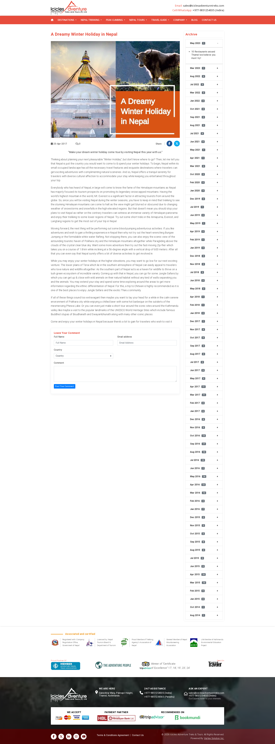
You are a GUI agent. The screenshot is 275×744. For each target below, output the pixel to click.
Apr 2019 (197, 231)
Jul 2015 (196, 558)
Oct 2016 (197, 435)
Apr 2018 (197, 296)
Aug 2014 (197, 615)
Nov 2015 (197, 525)
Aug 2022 (197, 76)
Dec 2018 (197, 256)
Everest (168, 216)
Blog (194, 19)
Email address (124, 336)
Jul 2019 (196, 207)
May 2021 (197, 149)
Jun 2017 (197, 370)
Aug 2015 (197, 550)
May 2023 (197, 43)
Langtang (56, 221)
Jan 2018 (197, 313)
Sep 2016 (197, 443)
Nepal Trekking (90, 19)
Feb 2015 (197, 590)
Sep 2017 (197, 345)
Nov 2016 (197, 427)
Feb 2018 (197, 305)
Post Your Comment (64, 386)
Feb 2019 (197, 239)
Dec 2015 (197, 517)
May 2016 (197, 476)
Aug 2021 (197, 125)
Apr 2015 (197, 574)
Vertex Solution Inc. (214, 738)
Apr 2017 (197, 386)
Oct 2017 (197, 337)
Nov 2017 (197, 329)
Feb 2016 (197, 501)
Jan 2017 (197, 411)
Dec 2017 (197, 321)
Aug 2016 (197, 452)
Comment (59, 362)
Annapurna (157, 216)
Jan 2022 (197, 100)
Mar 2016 (197, 492)
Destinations (66, 19)
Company (179, 19)
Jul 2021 (196, 133)
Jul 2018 (196, 272)
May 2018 (197, 288)
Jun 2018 (197, 280)
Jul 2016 (197, 460)
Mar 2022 (197, 92)
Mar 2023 (197, 68)
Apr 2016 (197, 484)
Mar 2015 (197, 582)
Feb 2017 (197, 403)
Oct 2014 (197, 607)
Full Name (59, 336)
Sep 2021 (197, 117)
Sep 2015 (197, 541)
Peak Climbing (114, 19)
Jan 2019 (197, 247)
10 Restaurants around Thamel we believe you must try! (203, 54)
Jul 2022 (196, 84)
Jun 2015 (197, 566)
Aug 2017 (197, 354)
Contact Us (209, 19)
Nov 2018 (197, 264)
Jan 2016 (197, 509)
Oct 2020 (197, 174)
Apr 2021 (197, 158)
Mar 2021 (197, 166)
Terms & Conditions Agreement (113, 735)
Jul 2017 (196, 362)
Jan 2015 (197, 599)
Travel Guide (159, 19)
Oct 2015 (197, 533)
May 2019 (197, 223)
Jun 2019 (197, 215)
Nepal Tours (137, 19)
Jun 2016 (197, 468)
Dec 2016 (197, 419)
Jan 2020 (197, 190)
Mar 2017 (197, 394)
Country (58, 349)
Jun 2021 (197, 141)
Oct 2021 (197, 109)
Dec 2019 (197, 198)
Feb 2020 (197, 182)
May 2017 (197, 378)
